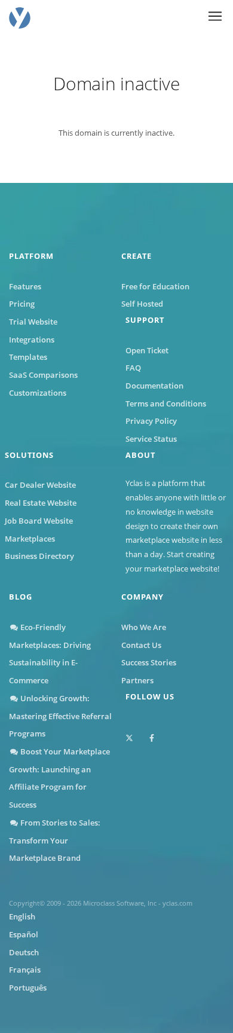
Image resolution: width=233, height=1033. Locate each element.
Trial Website (33, 321)
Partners (137, 680)
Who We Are (143, 627)
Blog (20, 596)
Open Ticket (146, 350)
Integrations (31, 339)
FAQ (133, 367)
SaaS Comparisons (43, 374)
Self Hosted (142, 303)
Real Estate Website (40, 502)
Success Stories (148, 662)
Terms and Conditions (165, 403)
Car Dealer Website (40, 484)
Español (23, 934)
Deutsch (24, 952)
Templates (28, 357)
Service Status (151, 438)
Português (28, 987)
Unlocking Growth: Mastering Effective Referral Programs (60, 716)
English (22, 916)
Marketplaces (30, 538)
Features (25, 286)
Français (25, 969)
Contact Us (141, 645)
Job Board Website (39, 520)
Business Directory (39, 556)
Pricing (22, 303)
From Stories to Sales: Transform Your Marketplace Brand (54, 840)
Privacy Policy (151, 420)
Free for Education (155, 286)
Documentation (154, 385)
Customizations (37, 392)
